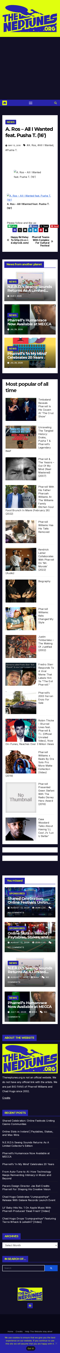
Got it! (31, 1348)
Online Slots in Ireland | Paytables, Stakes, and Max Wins (28, 937)
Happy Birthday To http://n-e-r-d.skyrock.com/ (20, 240)
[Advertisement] (30, 68)
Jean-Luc (40, 908)
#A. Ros (31, 145)
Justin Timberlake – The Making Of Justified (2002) (46, 643)
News (11, 122)
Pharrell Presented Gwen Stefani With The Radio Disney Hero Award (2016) (46, 794)
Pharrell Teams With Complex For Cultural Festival (40, 241)
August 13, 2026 (20, 908)
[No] (56, 1343)
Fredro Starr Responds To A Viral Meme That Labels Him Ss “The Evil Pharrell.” (46, 674)
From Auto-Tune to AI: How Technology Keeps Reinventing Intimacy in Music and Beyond (26, 1175)
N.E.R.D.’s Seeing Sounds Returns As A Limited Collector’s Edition (29, 290)
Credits (6, 1097)
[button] (55, 102)
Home (10, 1331)
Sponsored (17, 893)
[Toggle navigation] (30, 103)
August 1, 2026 (20, 977)
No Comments (16, 912)
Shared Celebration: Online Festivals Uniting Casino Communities (29, 902)
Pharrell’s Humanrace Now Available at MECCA (29, 322)
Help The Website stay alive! (38, 1331)
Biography (44, 581)
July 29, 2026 (19, 1012)
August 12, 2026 (20, 942)
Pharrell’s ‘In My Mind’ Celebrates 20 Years (27, 355)
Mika (37, 977)
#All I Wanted (45, 145)
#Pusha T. (11, 150)
